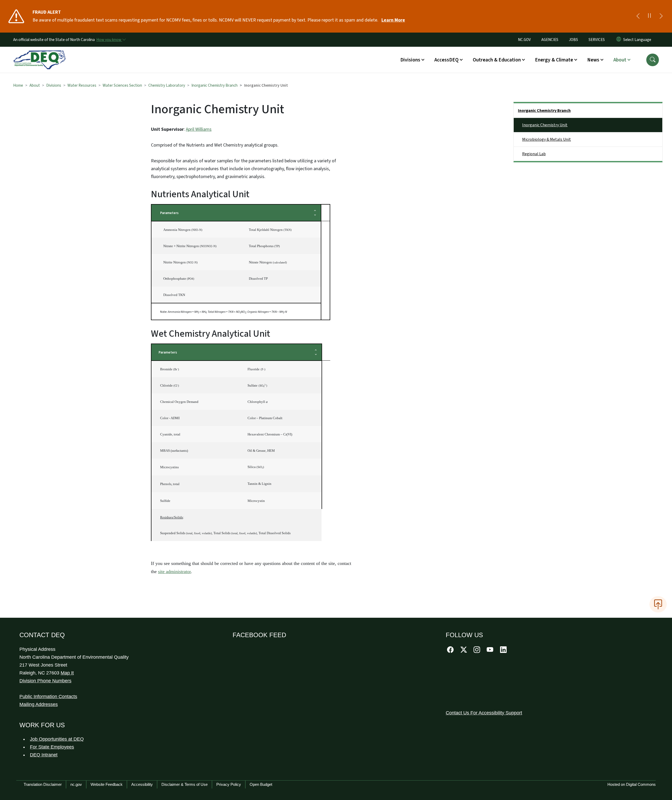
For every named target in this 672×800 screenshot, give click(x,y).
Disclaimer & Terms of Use (184, 784)
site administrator (174, 571)
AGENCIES (549, 40)
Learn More (393, 20)
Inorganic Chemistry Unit (545, 125)
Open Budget (261, 784)
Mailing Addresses (38, 704)
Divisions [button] (410, 60)
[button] (652, 60)
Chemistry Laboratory (166, 85)
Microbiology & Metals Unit (546, 139)
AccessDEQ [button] (446, 60)
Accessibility (142, 784)
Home (18, 85)
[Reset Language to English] (618, 40)
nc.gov (76, 784)
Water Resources (81, 85)
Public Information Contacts (48, 696)
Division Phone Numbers (45, 680)
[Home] (39, 54)
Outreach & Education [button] (497, 60)
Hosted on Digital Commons (631, 784)
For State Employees (52, 747)
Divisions (53, 85)
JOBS (573, 40)
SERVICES (597, 40)
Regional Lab (534, 154)
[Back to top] (658, 604)
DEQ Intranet (43, 754)
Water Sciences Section (122, 85)
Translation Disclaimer (43, 784)
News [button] (593, 60)
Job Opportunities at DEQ (57, 739)
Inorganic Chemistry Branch (214, 85)
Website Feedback (107, 784)
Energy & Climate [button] (554, 60)
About (34, 85)
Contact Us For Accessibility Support (484, 712)
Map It (67, 673)
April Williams (199, 129)
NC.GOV (524, 40)
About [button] (619, 60)
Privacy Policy (228, 784)
